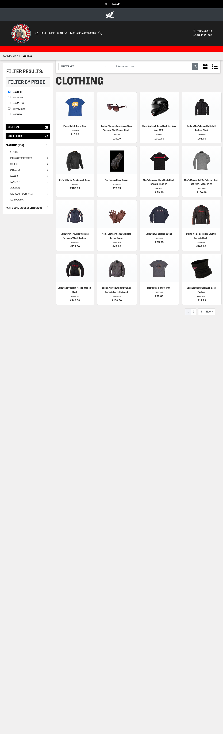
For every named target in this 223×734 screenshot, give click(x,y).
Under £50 (18, 98)
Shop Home (14, 127)
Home (44, 33)
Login (114, 4)
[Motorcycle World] (21, 33)
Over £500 (17, 115)
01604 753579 (204, 31)
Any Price (17, 92)
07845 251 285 (204, 35)
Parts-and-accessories (83, 33)
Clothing (62, 33)
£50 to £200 (18, 103)
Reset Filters (15, 136)
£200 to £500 (19, 109)
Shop (52, 33)
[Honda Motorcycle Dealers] (110, 14)
